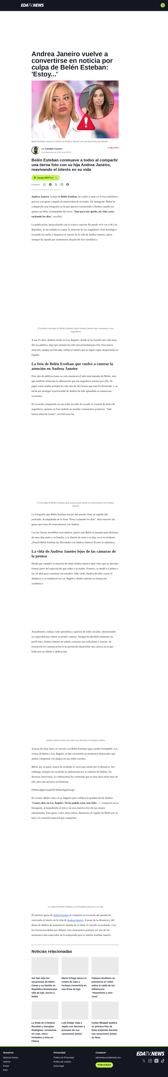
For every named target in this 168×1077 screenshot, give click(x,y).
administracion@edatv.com (108, 1057)
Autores (6, 1062)
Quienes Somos (10, 1057)
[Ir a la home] (32, 5)
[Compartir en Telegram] (50, 184)
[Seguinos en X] (163, 5)
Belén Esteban (61, 915)
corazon (113, 148)
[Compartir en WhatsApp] (44, 184)
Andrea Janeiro (75, 920)
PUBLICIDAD (104, 1065)
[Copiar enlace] (62, 184)
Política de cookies (62, 1062)
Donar (6, 1066)
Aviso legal (59, 1066)
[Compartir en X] (56, 184)
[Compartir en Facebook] (67, 184)
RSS (5, 1070)
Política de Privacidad (64, 1057)
